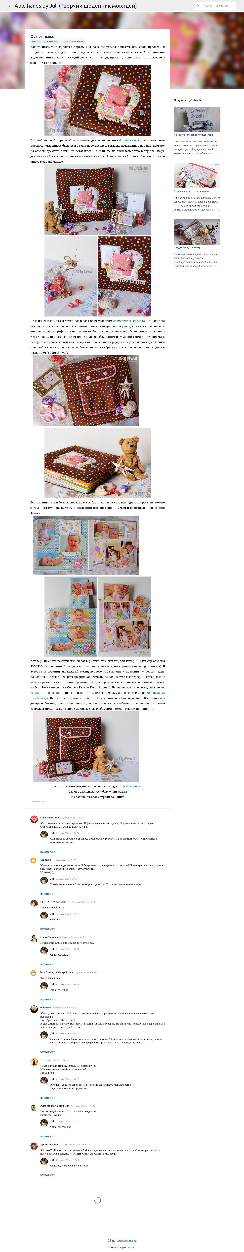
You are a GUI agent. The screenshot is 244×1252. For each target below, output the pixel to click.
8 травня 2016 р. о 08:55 (67, 913)
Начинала (129, 140)
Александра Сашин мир (54, 1106)
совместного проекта (129, 320)
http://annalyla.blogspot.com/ (56, 972)
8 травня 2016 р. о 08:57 (67, 878)
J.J (42, 1060)
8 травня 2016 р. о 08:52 (67, 1079)
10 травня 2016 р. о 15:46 (83, 1105)
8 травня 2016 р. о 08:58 (67, 833)
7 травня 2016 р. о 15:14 (85, 972)
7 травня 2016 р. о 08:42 (71, 817)
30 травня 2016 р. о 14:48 (68, 1160)
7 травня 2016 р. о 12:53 (83, 901)
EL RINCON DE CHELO (55, 902)
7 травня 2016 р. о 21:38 (64, 1007)
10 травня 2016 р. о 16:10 (68, 1121)
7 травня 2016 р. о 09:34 (64, 859)
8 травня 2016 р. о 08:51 (67, 1033)
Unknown (45, 859)
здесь (34, 507)
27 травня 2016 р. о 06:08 (74, 1144)
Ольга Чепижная (50, 937)
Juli (52, 833)
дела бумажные (51, 41)
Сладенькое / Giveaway (187, 247)
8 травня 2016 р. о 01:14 (56, 1060)
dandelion (45, 1007)
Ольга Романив (49, 817)
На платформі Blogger (124, 1240)
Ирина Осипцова (50, 1144)
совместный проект (73, 41)
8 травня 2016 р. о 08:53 (67, 949)
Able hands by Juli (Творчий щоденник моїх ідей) (76, 6)
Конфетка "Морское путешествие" (194, 135)
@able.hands (131, 786)
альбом (36, 41)
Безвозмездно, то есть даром (191, 191)
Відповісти (47, 851)
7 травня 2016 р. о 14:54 (73, 937)
